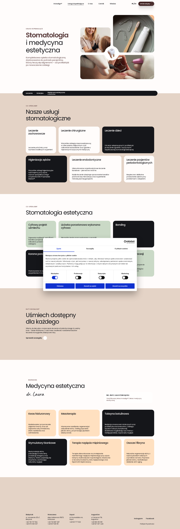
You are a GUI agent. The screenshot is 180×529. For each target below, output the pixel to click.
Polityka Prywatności (147, 524)
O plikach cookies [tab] (121, 249)
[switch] (78, 277)
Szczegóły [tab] (90, 249)
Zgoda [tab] (58, 249)
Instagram (138, 519)
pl (133, 3)
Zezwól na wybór (90, 286)
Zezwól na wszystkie (120, 286)
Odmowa (60, 286)
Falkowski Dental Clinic (33, 4)
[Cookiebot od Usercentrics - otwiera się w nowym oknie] (125, 241)
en (135, 3)
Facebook (150, 519)
